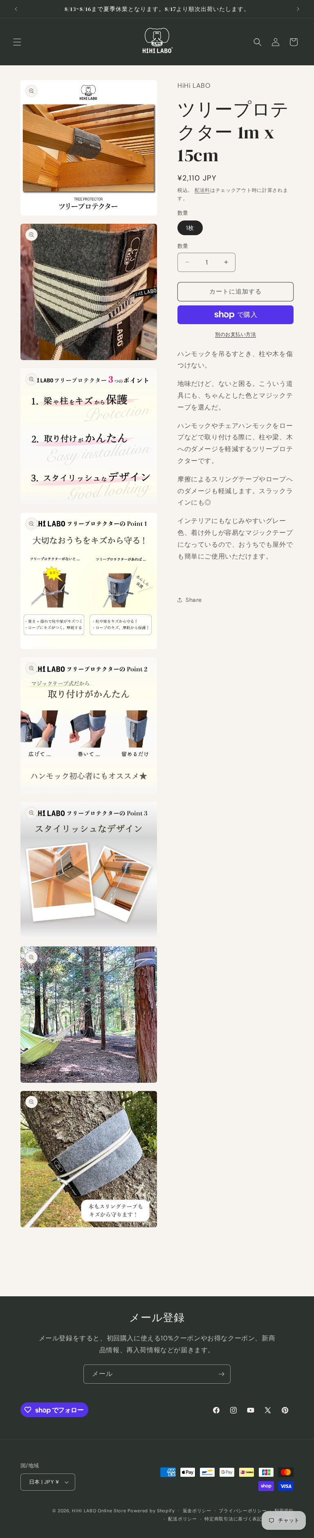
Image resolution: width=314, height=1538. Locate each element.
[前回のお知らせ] (16, 9)
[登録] (221, 1374)
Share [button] (194, 599)
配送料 (202, 190)
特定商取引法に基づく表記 (233, 1519)
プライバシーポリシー (243, 1511)
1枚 (190, 227)
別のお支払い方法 (235, 334)
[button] (17, 42)
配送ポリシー (182, 1519)
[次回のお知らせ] (298, 9)
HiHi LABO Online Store (99, 1511)
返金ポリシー (197, 1511)
